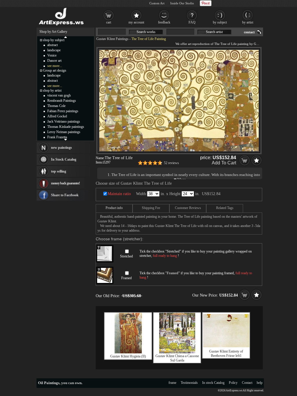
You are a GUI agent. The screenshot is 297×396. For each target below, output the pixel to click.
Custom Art (156, 3)
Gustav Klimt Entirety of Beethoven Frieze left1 (226, 353)
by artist (247, 22)
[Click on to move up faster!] (65, 37)
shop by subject (53, 40)
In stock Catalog (213, 383)
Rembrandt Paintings (61, 101)
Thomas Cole (56, 106)
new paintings (61, 148)
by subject (220, 22)
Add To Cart (224, 162)
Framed (126, 278)
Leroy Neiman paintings (63, 132)
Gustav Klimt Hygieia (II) (128, 356)
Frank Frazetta (57, 137)
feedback (164, 22)
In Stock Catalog (63, 159)
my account (136, 22)
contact (249, 32)
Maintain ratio (119, 194)
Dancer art (54, 61)
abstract (52, 45)
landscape (54, 50)
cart (108, 22)
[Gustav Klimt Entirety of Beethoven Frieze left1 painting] (226, 346)
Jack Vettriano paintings (63, 121)
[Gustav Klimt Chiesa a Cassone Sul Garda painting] (177, 352)
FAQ (192, 22)
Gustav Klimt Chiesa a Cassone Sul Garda (177, 358)
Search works (146, 32)
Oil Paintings (48, 383)
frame (172, 383)
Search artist (214, 32)
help (259, 383)
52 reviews (171, 163)
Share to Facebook (65, 195)
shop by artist (52, 90)
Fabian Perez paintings (62, 111)
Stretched (126, 256)
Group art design (54, 70)
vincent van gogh (59, 95)
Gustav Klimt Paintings (112, 39)
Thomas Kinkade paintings (65, 127)
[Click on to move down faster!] (65, 139)
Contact (247, 383)
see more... (54, 66)
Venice (52, 55)
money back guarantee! (65, 183)
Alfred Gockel (57, 116)
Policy (233, 383)
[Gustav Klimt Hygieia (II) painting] (128, 352)
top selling (58, 171)
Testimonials (189, 383)
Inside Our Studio (182, 3)
